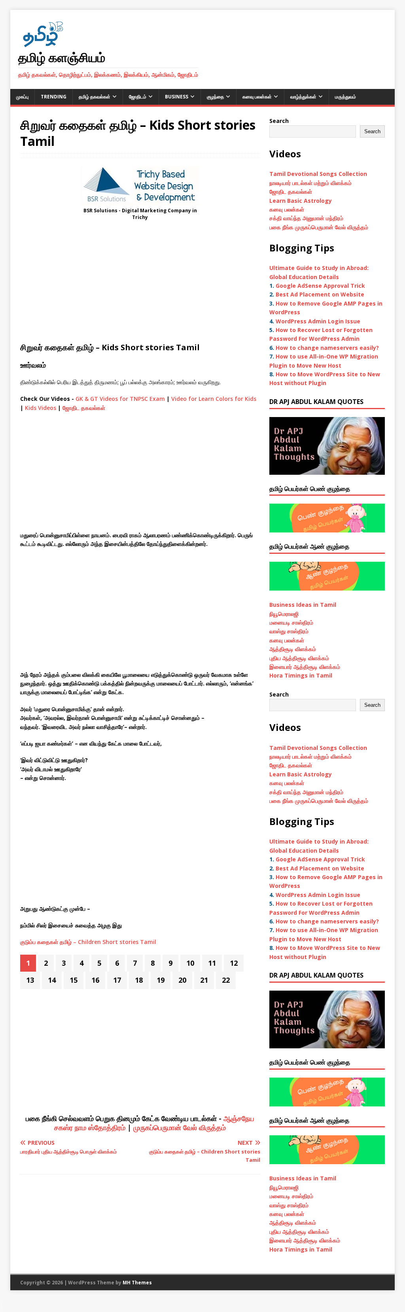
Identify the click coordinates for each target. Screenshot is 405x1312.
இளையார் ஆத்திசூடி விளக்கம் (304, 666)
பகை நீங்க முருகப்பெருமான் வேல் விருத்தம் (318, 227)
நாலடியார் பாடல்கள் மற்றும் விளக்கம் (311, 183)
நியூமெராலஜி (284, 613)
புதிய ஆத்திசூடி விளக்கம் (299, 658)
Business (176, 96)
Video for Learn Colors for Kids (213, 398)
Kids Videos (40, 408)
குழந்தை (215, 96)
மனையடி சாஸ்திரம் (291, 622)
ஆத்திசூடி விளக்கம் (292, 649)
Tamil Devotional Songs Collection (318, 173)
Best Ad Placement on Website (320, 294)
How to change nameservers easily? (327, 347)
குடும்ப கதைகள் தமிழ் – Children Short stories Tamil (88, 942)
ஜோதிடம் (137, 96)
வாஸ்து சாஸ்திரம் (288, 631)
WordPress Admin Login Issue (318, 321)
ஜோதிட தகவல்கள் (83, 408)
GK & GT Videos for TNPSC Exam (120, 398)
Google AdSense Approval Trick (320, 285)
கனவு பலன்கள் (257, 96)
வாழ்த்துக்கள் (303, 96)
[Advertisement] (140, 283)
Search (279, 121)
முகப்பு (22, 96)
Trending (53, 96)
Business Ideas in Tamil (302, 604)
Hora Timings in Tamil (300, 675)
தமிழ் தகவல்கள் (94, 96)
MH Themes (137, 1282)
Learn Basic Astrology (300, 200)
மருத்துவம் (345, 96)
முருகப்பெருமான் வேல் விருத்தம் (179, 1127)
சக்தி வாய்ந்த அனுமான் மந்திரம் (306, 218)
